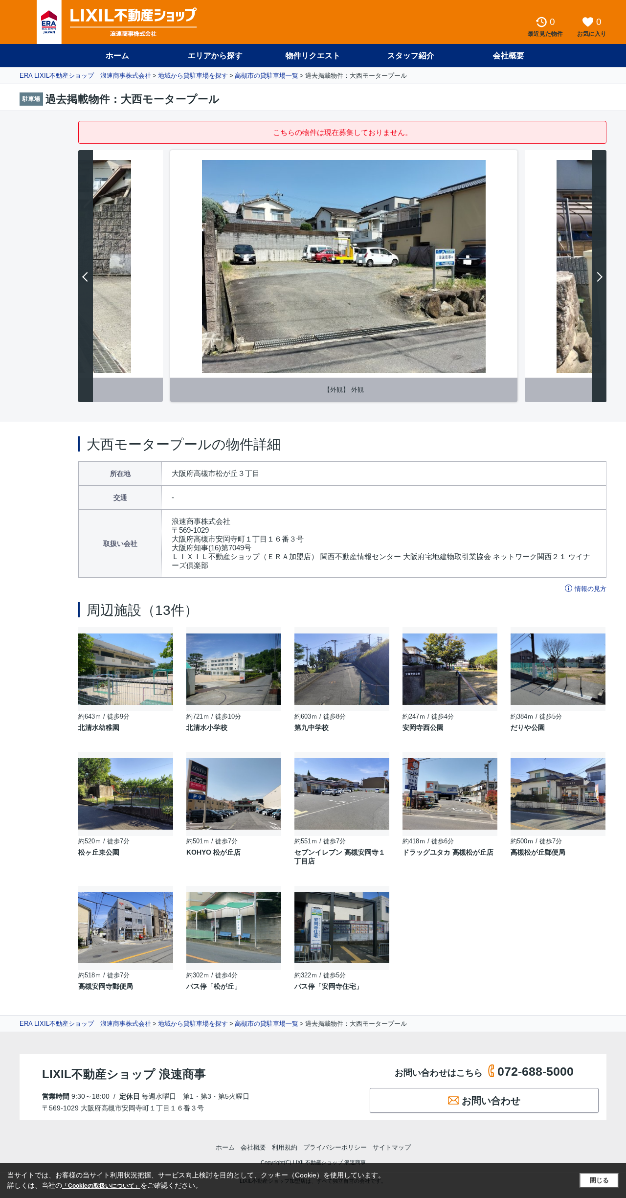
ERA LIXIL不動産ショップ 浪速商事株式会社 (85, 75)
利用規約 (284, 1147)
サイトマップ (392, 1147)
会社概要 (508, 55)
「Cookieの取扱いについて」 (101, 1185)
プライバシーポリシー (335, 1147)
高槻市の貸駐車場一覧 (266, 75)
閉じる (599, 1180)
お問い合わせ (491, 1100)
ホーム (117, 55)
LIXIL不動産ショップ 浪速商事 (124, 1074)
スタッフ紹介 (410, 55)
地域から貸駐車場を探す (193, 75)
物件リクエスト (313, 55)
